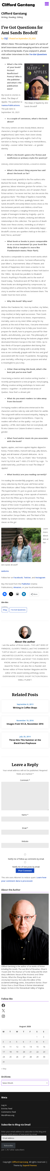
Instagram (40, 577)
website (5, 571)
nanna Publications (11, 105)
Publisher (26, 583)
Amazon (17, 587)
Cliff (6, 38)
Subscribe (8, 1145)
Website (25, 841)
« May (3, 1068)
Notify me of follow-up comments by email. (26, 859)
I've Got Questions (18, 610)
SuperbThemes (30, 1165)
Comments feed (8, 1112)
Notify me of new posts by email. (26, 867)
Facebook (18, 577)
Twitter (27, 577)
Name (25, 815)
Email (25, 828)
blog (5, 610)
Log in (4, 1105)
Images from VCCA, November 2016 (25, 723)
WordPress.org (7, 1115)
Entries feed (6, 1108)
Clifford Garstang (14, 13)
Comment (25, 780)
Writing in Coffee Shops (25, 707)
